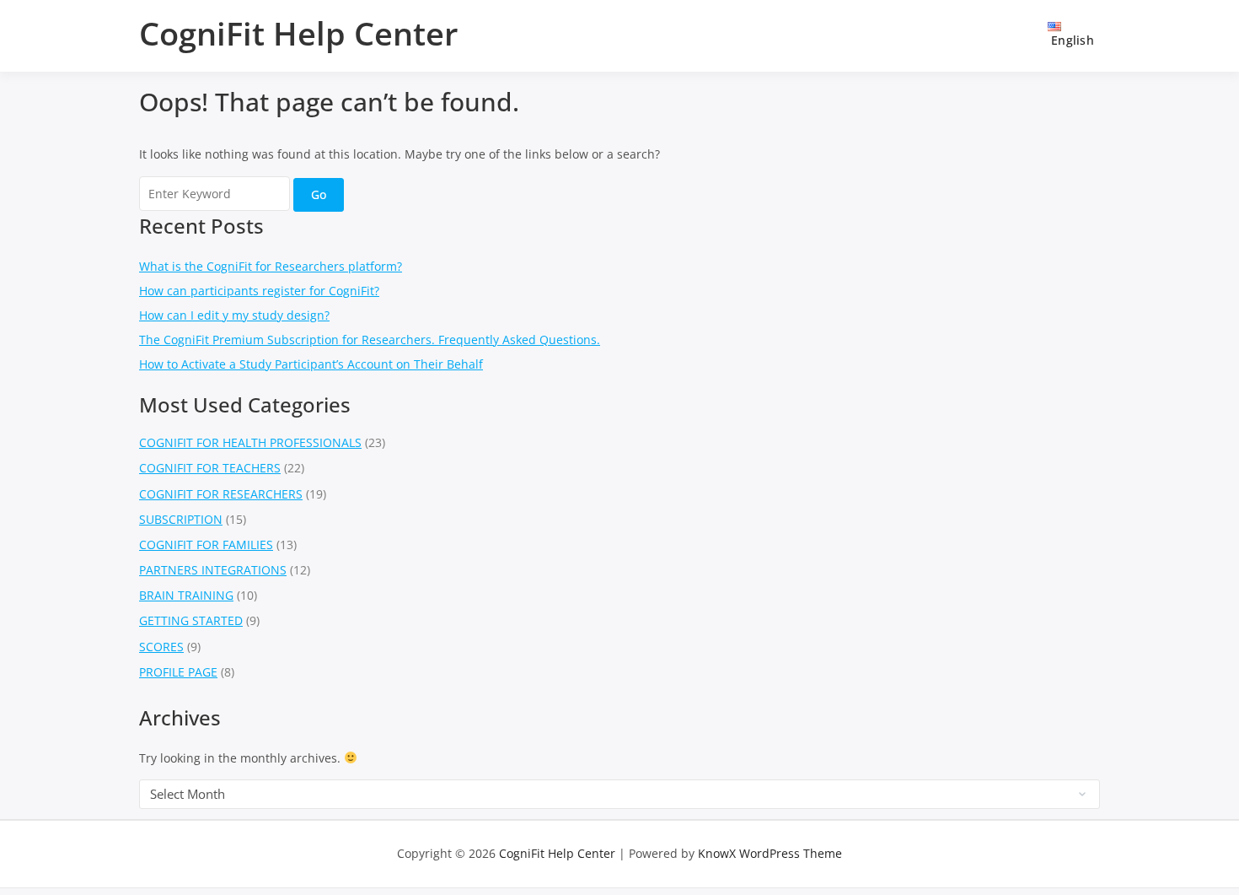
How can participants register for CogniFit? (259, 291)
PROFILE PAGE (178, 672)
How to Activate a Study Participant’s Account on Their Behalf (311, 364)
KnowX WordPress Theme (770, 853)
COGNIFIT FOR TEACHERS (210, 468)
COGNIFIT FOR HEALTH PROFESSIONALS (250, 442)
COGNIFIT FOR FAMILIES (206, 544)
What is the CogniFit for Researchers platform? (270, 266)
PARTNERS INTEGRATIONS (213, 570)
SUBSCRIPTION (181, 519)
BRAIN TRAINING (186, 595)
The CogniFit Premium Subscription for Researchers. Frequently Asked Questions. (369, 340)
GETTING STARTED (191, 620)
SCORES (161, 647)
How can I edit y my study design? (234, 315)
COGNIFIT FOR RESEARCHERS (221, 494)
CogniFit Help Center (298, 33)
